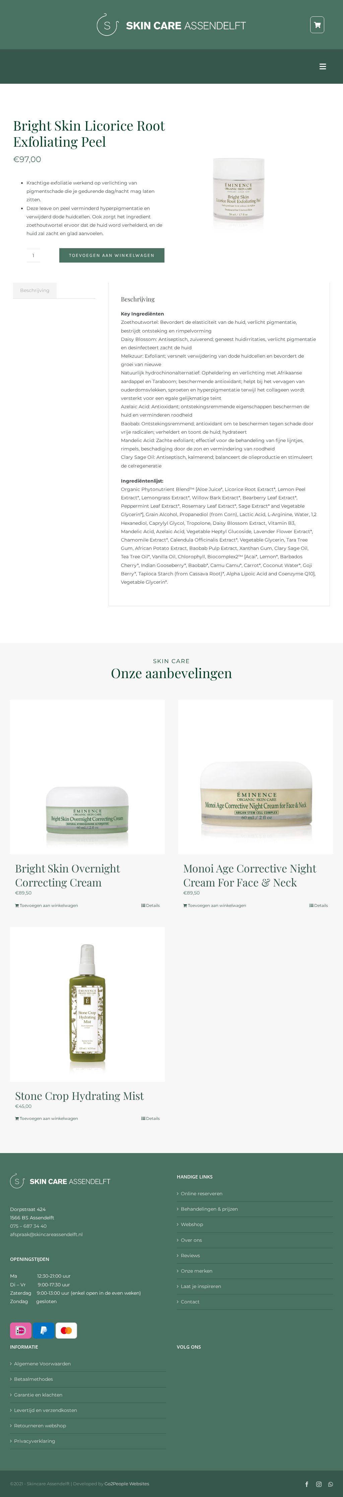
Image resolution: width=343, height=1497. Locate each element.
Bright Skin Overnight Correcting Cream (67, 875)
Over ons (191, 1240)
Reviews (190, 1256)
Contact (190, 1302)
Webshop (192, 1224)
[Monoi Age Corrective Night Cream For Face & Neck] (255, 777)
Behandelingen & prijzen (209, 1209)
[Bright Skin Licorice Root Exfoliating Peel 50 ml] (239, 175)
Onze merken (196, 1271)
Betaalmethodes (33, 1379)
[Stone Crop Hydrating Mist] (87, 1004)
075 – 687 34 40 (28, 1226)
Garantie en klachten (38, 1395)
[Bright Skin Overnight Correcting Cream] (87, 777)
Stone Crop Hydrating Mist (79, 1095)
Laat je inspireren (201, 1286)
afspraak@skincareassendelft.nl (46, 1234)
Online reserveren (201, 1194)
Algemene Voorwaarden (42, 1364)
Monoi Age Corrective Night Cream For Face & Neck (249, 875)
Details (153, 905)
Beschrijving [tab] (35, 290)
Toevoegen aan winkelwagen (112, 255)
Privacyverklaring (34, 1441)
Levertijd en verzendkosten (45, 1410)
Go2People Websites (127, 1483)
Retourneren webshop (40, 1426)
